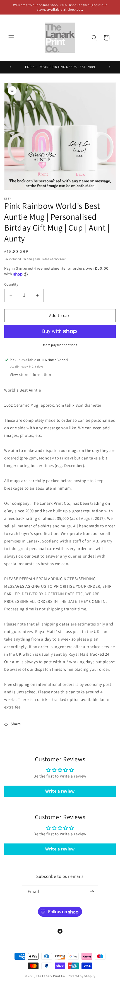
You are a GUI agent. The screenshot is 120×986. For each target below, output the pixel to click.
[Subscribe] (92, 891)
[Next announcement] (110, 67)
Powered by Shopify (81, 976)
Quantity (11, 284)
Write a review (60, 791)
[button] (11, 38)
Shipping (28, 259)
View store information (30, 374)
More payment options (60, 345)
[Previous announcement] (10, 67)
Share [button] (16, 723)
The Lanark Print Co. (51, 976)
